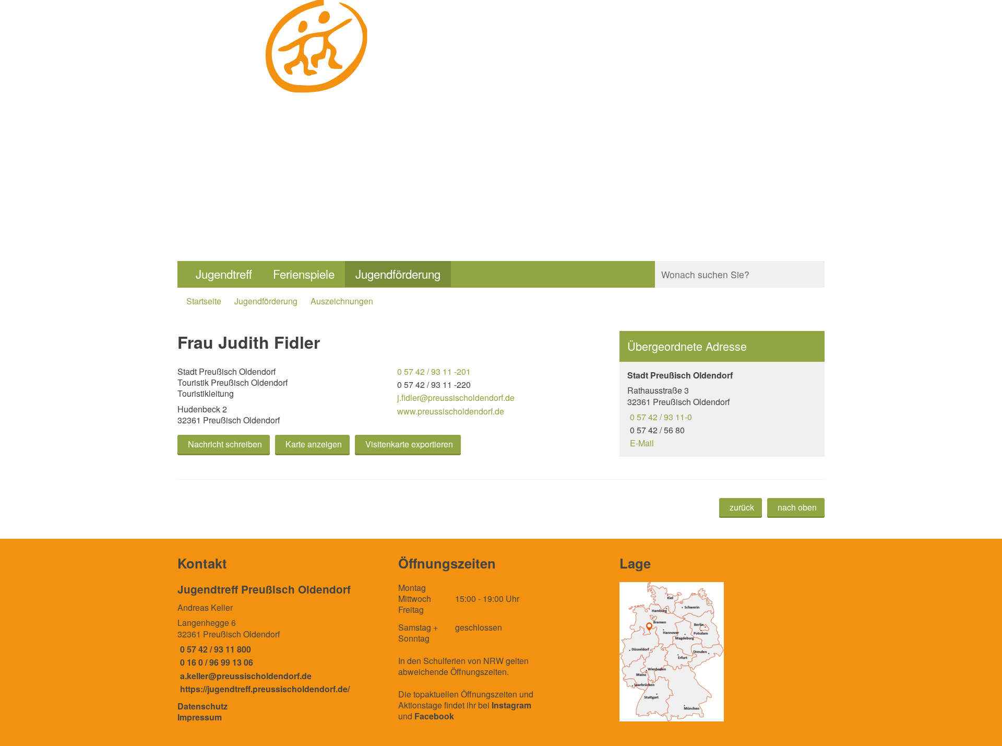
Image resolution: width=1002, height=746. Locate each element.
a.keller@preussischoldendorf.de (244, 676)
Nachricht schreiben (225, 444)
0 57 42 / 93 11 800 (214, 649)
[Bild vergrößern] (671, 651)
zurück (742, 507)
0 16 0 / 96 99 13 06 (215, 662)
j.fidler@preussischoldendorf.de (455, 398)
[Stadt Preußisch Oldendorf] (722, 409)
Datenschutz (202, 706)
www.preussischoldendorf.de (449, 411)
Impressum (199, 717)
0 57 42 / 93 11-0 (659, 417)
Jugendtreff (224, 273)
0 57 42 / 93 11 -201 (433, 371)
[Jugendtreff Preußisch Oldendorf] (280, 638)
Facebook (434, 716)
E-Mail (640, 443)
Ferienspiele (304, 273)
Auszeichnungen (342, 301)
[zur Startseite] (317, 107)
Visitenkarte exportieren (409, 444)
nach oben (797, 507)
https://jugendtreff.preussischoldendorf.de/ (263, 689)
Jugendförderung (397, 273)
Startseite (203, 301)
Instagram (511, 705)
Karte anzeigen (313, 444)
